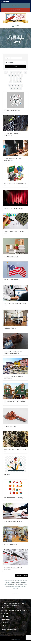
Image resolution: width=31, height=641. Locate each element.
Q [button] (20, 81)
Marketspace (11, 584)
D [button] (20, 72)
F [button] (12, 75)
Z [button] (20, 88)
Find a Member (5, 626)
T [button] (15, 85)
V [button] (21, 85)
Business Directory (9, 580)
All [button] (25, 72)
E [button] (9, 75)
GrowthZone (17, 639)
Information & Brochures (14, 586)
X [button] (14, 88)
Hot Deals (12, 582)
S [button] (12, 85)
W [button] (11, 88)
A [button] (11, 72)
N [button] (10, 81)
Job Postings (19, 584)
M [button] (20, 78)
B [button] (14, 72)
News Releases (18, 580)
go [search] (16, 66)
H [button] (18, 75)
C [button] (17, 72)
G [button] (15, 75)
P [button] (17, 81)
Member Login (5, 622)
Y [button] (17, 88)
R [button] (9, 85)
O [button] (14, 81)
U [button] (18, 85)
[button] (21, 575)
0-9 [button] (6, 72)
